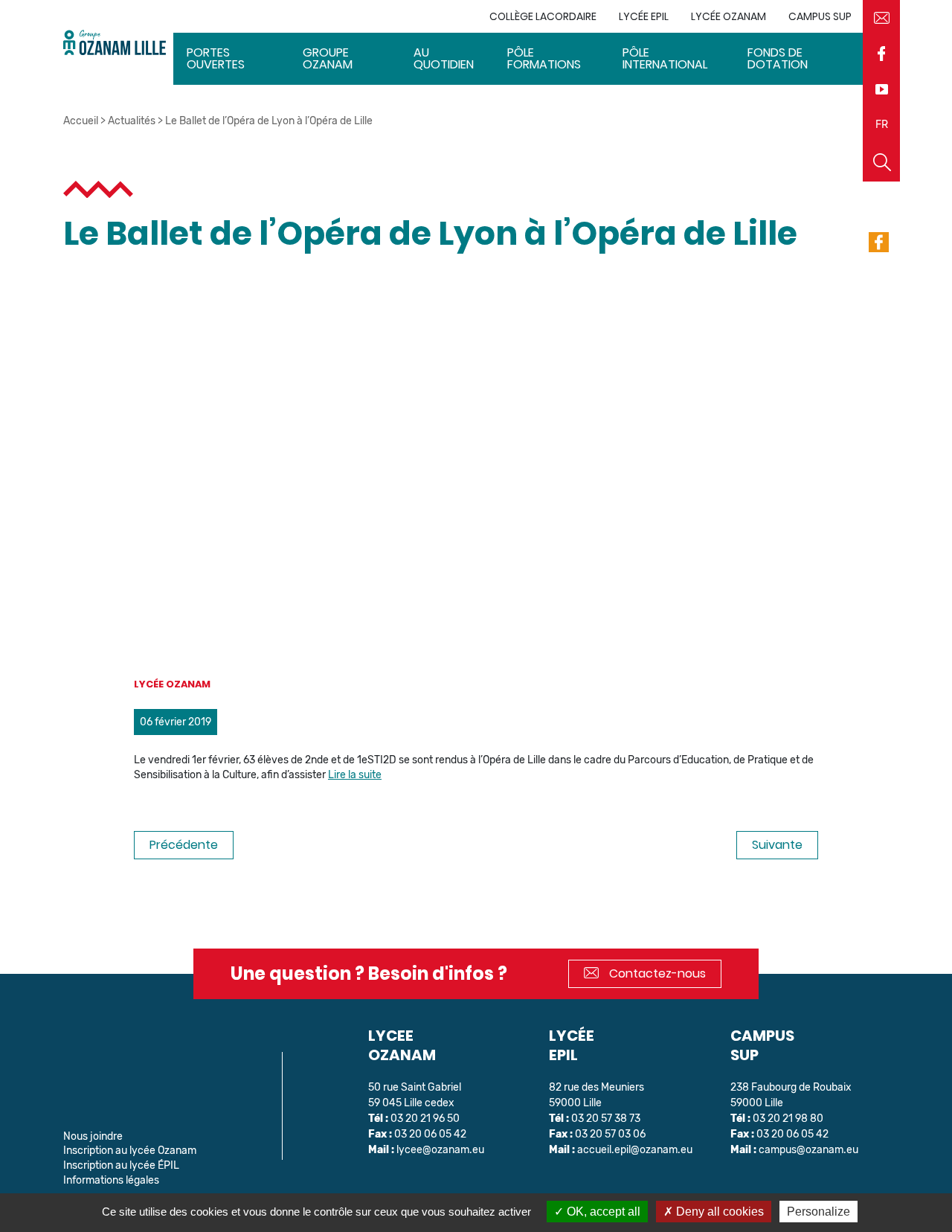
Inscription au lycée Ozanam (129, 1150)
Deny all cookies (718, 1211)
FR (881, 124)
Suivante (777, 844)
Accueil (80, 121)
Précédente (183, 844)
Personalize (818, 1211)
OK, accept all (602, 1211)
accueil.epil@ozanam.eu (634, 1149)
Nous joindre (93, 1136)
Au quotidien (444, 58)
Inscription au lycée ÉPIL (121, 1165)
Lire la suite (355, 775)
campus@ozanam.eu (808, 1149)
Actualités (131, 121)
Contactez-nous (656, 973)
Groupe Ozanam (328, 58)
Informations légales (111, 1180)
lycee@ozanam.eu (440, 1149)
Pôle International (665, 58)
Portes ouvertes (216, 58)
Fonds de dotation (777, 58)
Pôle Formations (544, 58)
